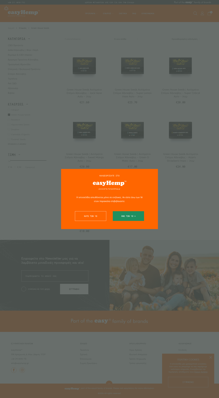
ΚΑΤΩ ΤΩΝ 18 (90, 216)
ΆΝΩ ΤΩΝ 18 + (128, 216)
